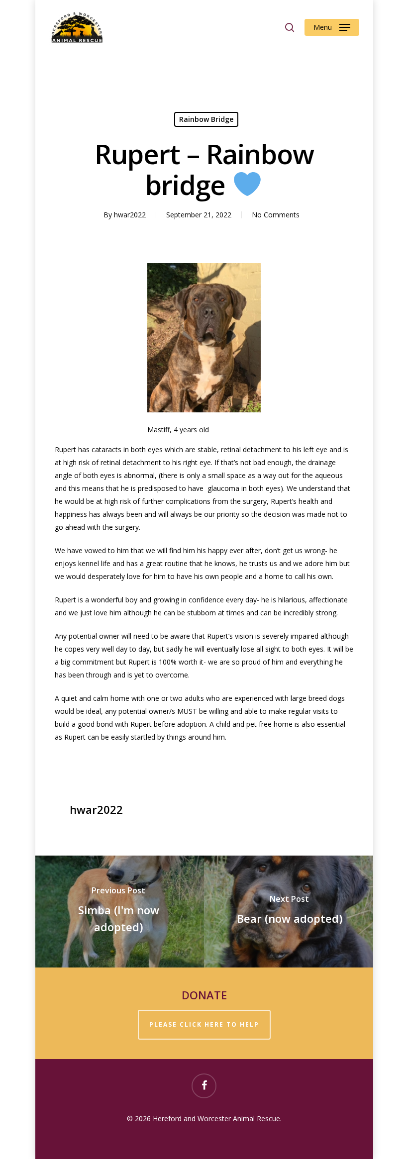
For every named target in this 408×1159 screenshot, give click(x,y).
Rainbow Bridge (206, 119)
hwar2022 (130, 214)
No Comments (276, 214)
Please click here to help (204, 1024)
